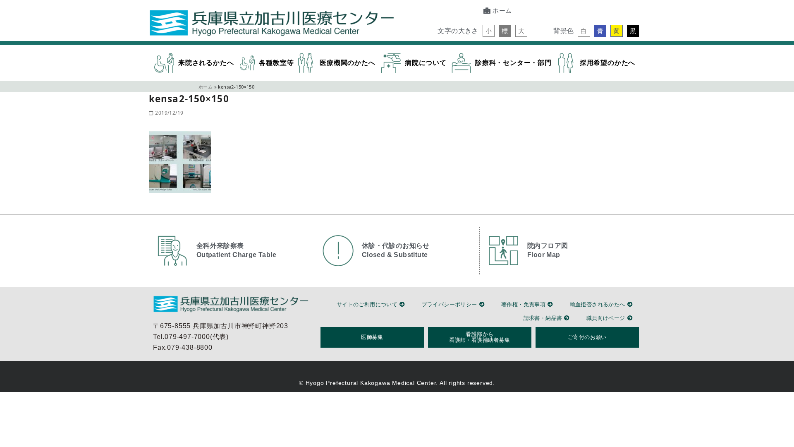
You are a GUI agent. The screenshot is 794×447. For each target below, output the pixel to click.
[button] (489, 31)
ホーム (205, 87)
